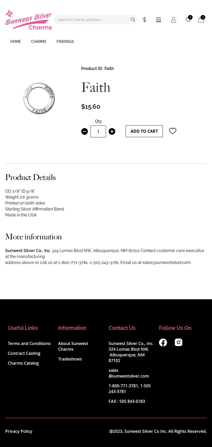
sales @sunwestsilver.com (129, 373)
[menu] (106, 41)
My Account (173, 19)
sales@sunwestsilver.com (166, 262)
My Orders (158, 19)
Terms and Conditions (29, 343)
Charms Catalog (23, 363)
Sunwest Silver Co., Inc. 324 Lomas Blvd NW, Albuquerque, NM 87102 (131, 352)
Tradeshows (70, 359)
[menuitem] (15, 41)
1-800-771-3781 (73, 262)
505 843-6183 (132, 401)
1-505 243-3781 (104, 262)
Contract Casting (24, 353)
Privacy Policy (18, 431)
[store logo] (28, 19)
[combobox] (96, 19)
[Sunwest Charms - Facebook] (163, 345)
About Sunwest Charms (73, 346)
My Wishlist (190, 17)
